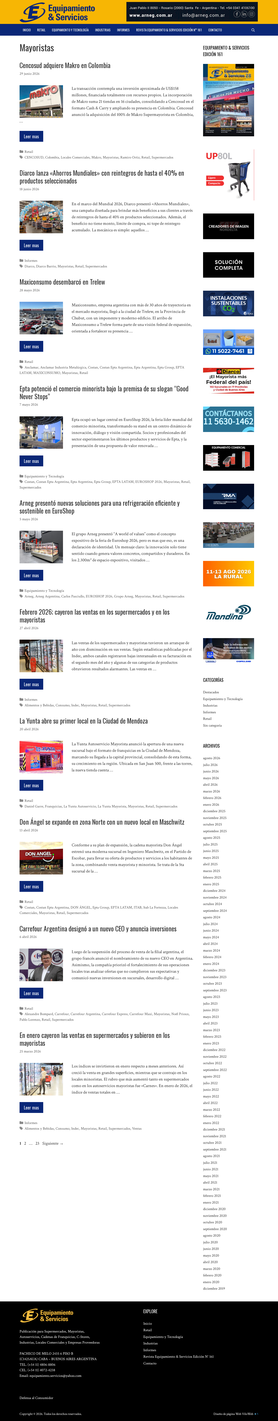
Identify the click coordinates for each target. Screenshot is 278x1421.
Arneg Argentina (47, 596)
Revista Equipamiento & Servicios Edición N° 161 (169, 29)
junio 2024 (211, 930)
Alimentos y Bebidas (39, 705)
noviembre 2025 (215, 818)
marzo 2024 (211, 950)
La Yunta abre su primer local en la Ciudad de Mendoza (84, 721)
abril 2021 (210, 1182)
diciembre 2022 (214, 1049)
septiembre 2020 (215, 1229)
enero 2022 (211, 1123)
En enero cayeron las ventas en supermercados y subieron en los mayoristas (95, 1039)
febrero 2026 (212, 798)
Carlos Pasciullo (72, 596)
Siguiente (53, 1143)
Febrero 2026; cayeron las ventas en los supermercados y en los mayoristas (95, 615)
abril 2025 (210, 864)
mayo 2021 (210, 1176)
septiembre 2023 (215, 990)
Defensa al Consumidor (36, 1398)
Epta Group (165, 367)
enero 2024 (211, 963)
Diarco (29, 266)
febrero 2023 (212, 1036)
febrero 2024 (212, 957)
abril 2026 (210, 784)
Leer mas (31, 136)
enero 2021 (211, 1202)
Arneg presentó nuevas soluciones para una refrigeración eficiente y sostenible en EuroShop (100, 506)
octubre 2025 (212, 824)
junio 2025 (211, 851)
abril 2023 (210, 1023)
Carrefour (62, 1014)
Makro (96, 157)
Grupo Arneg (123, 596)
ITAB (138, 907)
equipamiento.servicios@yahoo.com (55, 1375)
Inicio (27, 29)
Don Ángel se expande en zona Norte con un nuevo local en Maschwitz (102, 822)
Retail (41, 29)
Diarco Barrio (46, 266)
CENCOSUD (34, 157)
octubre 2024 (212, 904)
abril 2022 (210, 1103)
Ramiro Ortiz (130, 157)
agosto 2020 (211, 1235)
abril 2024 (210, 943)
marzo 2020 (211, 1268)
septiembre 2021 (214, 1149)
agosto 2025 (211, 837)
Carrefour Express (115, 1014)
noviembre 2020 (215, 1215)
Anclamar (31, 367)
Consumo (63, 705)
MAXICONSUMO (46, 372)
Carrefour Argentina (85, 1014)
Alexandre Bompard (39, 1014)
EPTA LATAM (123, 481)
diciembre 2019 (214, 1288)
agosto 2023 (211, 996)
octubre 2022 (212, 1063)
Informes (123, 29)
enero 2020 (211, 1282)
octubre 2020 (212, 1222)
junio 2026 (211, 771)
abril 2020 (210, 1262)
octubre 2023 (212, 983)
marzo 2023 (211, 1030)
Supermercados (162, 157)
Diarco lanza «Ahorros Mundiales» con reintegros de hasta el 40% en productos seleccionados (102, 176)
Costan (93, 367)
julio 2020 (210, 1242)
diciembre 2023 (214, 970)
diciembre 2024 (214, 890)
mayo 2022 (211, 1096)
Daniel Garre (34, 806)
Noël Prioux (180, 1014)
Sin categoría (212, 725)
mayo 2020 (211, 1255)
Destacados (211, 692)
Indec (75, 705)
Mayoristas (111, 157)
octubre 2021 (212, 1142)
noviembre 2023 (215, 977)
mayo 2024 (211, 937)
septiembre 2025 (215, 831)
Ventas (137, 1128)
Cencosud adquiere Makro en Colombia (65, 65)
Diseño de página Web (227, 1414)
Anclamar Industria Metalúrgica (63, 367)
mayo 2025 (211, 857)
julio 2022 (210, 1083)
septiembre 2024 (215, 910)
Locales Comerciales (75, 157)
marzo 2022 (211, 1109)
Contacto (215, 29)
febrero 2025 (212, 877)
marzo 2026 (211, 791)
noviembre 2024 (215, 897)
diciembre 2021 (214, 1129)
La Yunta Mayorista (112, 806)
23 (37, 1143)
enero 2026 (211, 804)
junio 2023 (211, 1010)
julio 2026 (210, 764)
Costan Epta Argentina (116, 367)
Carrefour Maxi (140, 1014)
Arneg (29, 596)
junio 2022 (211, 1089)
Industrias (103, 29)
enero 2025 (211, 884)
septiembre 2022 (215, 1069)
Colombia (52, 157)
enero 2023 (211, 1043)
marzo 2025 (211, 871)
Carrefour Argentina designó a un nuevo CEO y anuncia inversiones (98, 928)
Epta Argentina (145, 367)
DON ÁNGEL (81, 907)
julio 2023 (210, 1003)
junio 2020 (211, 1248)
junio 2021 (210, 1169)
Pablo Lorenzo (30, 1019)
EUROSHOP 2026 (148, 481)
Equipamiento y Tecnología (70, 29)
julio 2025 (210, 844)
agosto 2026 (211, 758)
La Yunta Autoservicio (80, 806)
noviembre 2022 (215, 1056)
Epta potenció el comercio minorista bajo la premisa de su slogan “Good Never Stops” (104, 392)
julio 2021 (210, 1162)
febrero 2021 (212, 1195)
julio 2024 (210, 924)
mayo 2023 (211, 1016)
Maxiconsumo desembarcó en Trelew (62, 282)
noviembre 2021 (214, 1136)
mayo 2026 (211, 778)
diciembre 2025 (214, 811)
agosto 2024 (211, 917)
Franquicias (53, 806)
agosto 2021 (211, 1156)
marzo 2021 (211, 1189)
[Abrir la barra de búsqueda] (253, 30)
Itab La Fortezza (154, 907)
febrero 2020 (212, 1275)
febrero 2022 (212, 1116)
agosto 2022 (211, 1076)
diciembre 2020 (214, 1209)
